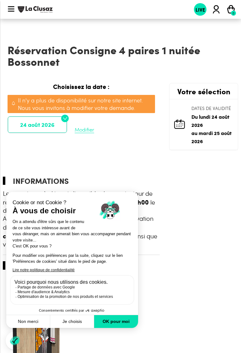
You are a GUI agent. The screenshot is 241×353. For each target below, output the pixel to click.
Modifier (84, 129)
